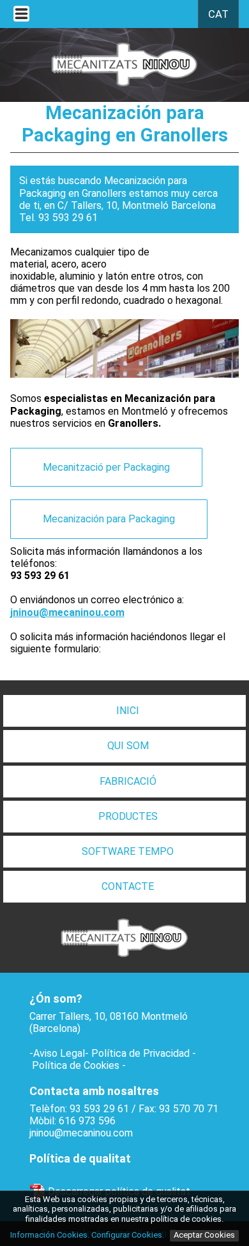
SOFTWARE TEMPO (128, 851)
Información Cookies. (49, 1235)
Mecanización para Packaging (109, 519)
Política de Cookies (75, 1065)
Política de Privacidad (140, 1053)
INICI (127, 711)
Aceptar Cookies (204, 1235)
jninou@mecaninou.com (81, 1133)
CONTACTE (128, 886)
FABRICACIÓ (128, 781)
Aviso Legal (59, 1053)
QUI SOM (128, 746)
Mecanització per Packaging (106, 467)
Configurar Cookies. (128, 1235)
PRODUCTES (128, 816)
